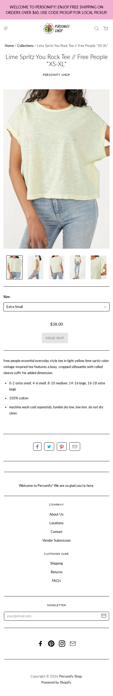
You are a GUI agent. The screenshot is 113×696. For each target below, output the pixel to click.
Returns (57, 572)
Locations (56, 523)
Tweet (49, 446)
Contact (57, 532)
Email (74, 446)
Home (9, 45)
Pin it (62, 446)
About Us (56, 514)
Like (37, 446)
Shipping (56, 563)
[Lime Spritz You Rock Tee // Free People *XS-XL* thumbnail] (14, 267)
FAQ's (56, 581)
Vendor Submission (56, 540)
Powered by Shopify (56, 682)
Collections (25, 45)
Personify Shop (56, 74)
